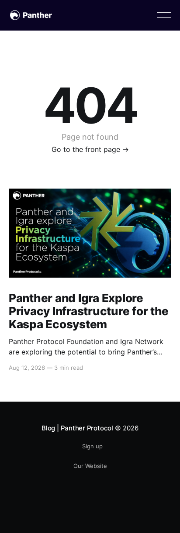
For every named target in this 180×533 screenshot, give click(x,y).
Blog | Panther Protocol (77, 428)
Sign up (92, 446)
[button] (164, 15)
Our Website (90, 465)
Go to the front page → (90, 149)
